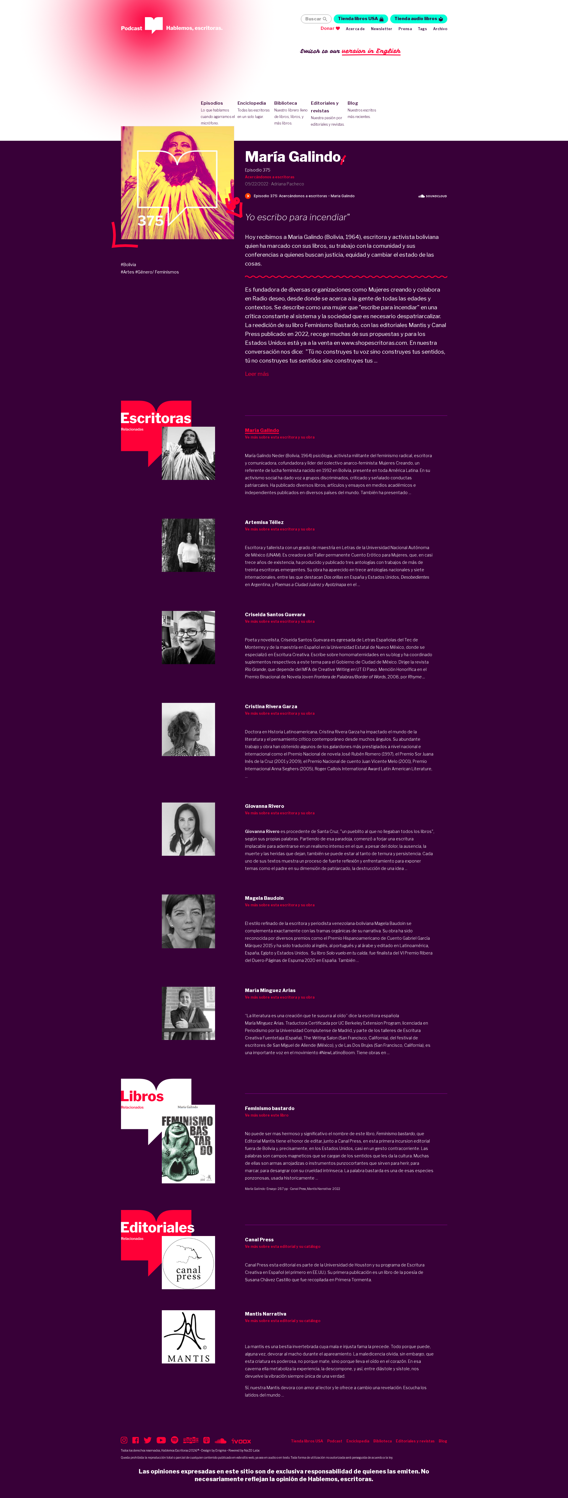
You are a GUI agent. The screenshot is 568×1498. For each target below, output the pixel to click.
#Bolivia (128, 264)
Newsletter (382, 29)
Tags (422, 29)
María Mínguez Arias (264, 1022)
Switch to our (350, 51)
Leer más (257, 374)
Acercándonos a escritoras (269, 177)
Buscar (313, 19)
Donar (328, 28)
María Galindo (255, 1188)
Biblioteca (291, 113)
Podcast (334, 1441)
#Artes (127, 271)
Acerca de (355, 29)
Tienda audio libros (415, 18)
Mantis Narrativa (319, 1188)
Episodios (218, 113)
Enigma (220, 1450)
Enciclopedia (254, 110)
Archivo (440, 29)
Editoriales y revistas (328, 114)
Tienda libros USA (358, 18)
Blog (362, 110)
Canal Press (298, 1188)
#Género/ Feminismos (157, 271)
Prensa (405, 29)
